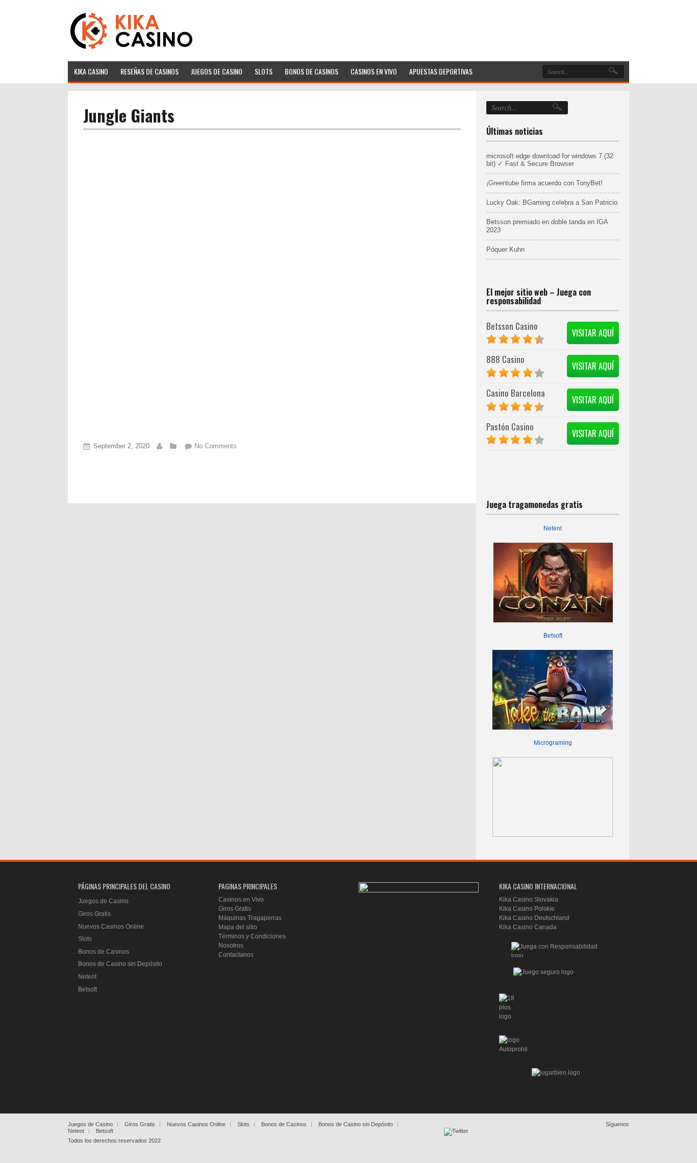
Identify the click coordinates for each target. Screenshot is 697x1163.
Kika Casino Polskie (527, 908)
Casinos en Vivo (241, 899)
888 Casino (505, 359)
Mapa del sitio (237, 927)
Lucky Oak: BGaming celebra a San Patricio (551, 202)
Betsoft (552, 635)
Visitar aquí (593, 333)
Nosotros (230, 945)
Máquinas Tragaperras (250, 918)
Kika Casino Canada (528, 927)
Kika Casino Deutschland (534, 918)
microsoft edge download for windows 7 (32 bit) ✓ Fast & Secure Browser (549, 160)
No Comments (215, 446)
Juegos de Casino (103, 901)
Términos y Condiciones (252, 936)
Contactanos (236, 954)
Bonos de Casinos (103, 951)
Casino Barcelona (515, 392)
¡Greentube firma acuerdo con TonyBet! (544, 183)
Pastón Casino (510, 426)
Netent (552, 528)
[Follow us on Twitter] (456, 1140)
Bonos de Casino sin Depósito (120, 963)
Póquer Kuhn (505, 249)
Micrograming (553, 742)
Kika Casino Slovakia (528, 899)
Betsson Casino (512, 326)
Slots (85, 938)
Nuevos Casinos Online (111, 926)
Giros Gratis (94, 913)
